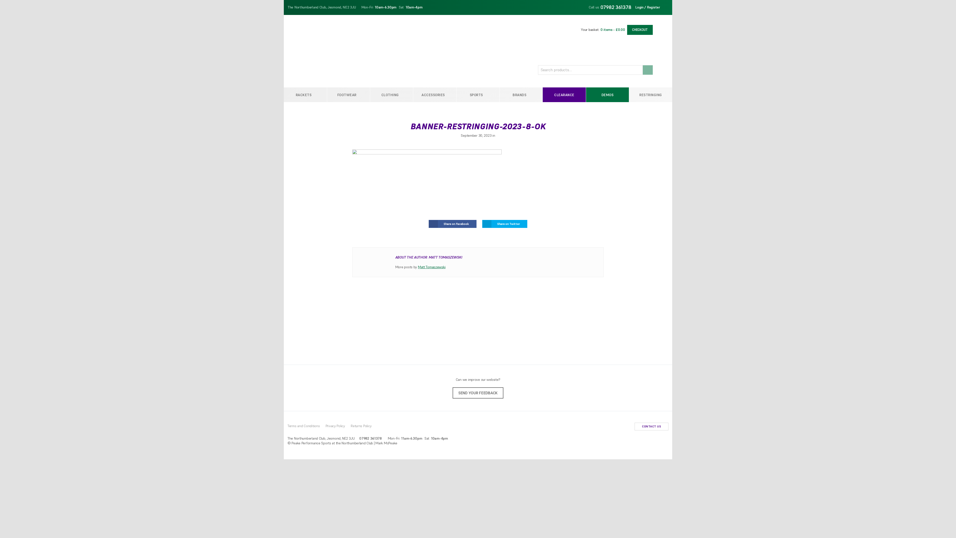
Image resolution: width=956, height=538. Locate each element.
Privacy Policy (335, 426)
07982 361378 (615, 7)
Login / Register (647, 7)
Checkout (640, 30)
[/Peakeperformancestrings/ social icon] (619, 427)
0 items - (612, 29)
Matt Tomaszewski (432, 267)
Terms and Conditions (304, 426)
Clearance (564, 95)
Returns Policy (361, 426)
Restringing (650, 95)
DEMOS (607, 95)
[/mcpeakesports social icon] (627, 427)
